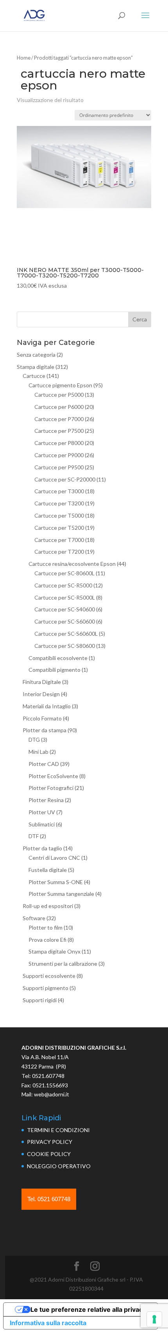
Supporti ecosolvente (49, 975)
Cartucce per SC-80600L (64, 573)
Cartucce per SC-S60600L (66, 633)
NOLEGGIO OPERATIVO (59, 1166)
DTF (34, 836)
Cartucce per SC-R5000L (64, 597)
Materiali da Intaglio (47, 706)
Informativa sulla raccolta (48, 1323)
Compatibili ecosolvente (58, 658)
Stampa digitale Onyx (54, 951)
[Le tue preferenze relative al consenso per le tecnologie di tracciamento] (154, 1319)
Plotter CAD (44, 763)
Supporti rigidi (40, 1000)
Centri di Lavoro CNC (54, 857)
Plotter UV (42, 812)
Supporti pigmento (45, 988)
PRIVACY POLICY (49, 1141)
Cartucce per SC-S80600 (64, 645)
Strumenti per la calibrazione (63, 963)
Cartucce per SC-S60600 (64, 621)
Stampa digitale (35, 366)
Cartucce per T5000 (59, 515)
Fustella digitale (48, 869)
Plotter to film (46, 927)
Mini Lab (38, 751)
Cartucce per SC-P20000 (64, 479)
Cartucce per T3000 (59, 491)
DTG (34, 739)
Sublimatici (42, 824)
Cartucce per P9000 (59, 455)
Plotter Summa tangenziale (61, 893)
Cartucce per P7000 (59, 419)
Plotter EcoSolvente (53, 776)
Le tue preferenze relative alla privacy (88, 1309)
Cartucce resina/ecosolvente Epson (72, 563)
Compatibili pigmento (54, 669)
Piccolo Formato (42, 718)
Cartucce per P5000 (59, 394)
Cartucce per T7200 (59, 551)
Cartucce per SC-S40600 (64, 609)
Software (34, 918)
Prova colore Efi (47, 939)
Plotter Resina (46, 800)
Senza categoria (36, 354)
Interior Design (41, 694)
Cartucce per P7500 (59, 430)
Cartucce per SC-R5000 (63, 585)
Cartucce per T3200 (59, 503)
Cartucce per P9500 (59, 467)
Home (23, 58)
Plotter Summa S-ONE (56, 882)
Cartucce (34, 375)
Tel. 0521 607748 (48, 1199)
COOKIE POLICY (49, 1154)
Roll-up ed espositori (48, 906)
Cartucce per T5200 (59, 527)
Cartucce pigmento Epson (60, 385)
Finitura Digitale (42, 681)
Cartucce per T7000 (59, 539)
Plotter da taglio (42, 848)
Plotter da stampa (44, 730)
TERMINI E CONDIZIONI (58, 1130)
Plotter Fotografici (51, 787)
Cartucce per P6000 (59, 406)
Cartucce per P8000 (59, 442)
